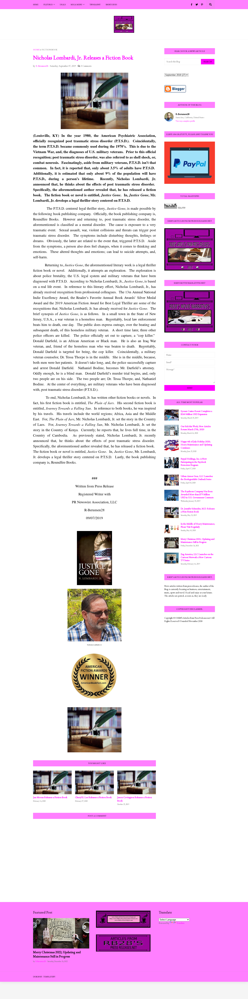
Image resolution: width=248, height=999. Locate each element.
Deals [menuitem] (63, 4)
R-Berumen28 (182, 114)
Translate (180, 922)
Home (36, 49)
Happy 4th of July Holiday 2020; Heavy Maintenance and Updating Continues (196, 444)
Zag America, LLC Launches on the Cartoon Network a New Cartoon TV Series (197, 557)
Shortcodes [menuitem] (111, 4)
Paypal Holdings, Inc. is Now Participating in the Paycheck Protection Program (194, 461)
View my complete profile (185, 121)
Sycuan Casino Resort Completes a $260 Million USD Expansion (196, 413)
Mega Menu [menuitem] (76, 4)
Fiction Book (49, 49)
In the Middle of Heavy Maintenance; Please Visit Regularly (198, 525)
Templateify (49, 977)
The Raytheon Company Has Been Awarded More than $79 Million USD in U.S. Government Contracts (197, 494)
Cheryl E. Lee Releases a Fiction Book (93, 797)
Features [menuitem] (48, 4)
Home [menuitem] (35, 4)
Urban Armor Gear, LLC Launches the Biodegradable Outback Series (197, 478)
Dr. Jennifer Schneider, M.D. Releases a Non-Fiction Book (198, 510)
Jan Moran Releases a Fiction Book (50, 797)
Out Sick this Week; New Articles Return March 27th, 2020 (196, 428)
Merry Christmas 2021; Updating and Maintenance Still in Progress (197, 540)
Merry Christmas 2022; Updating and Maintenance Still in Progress (57, 954)
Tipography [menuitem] (95, 4)
